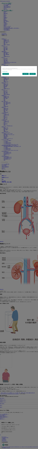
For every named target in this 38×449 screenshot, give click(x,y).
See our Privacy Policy (4, 71)
